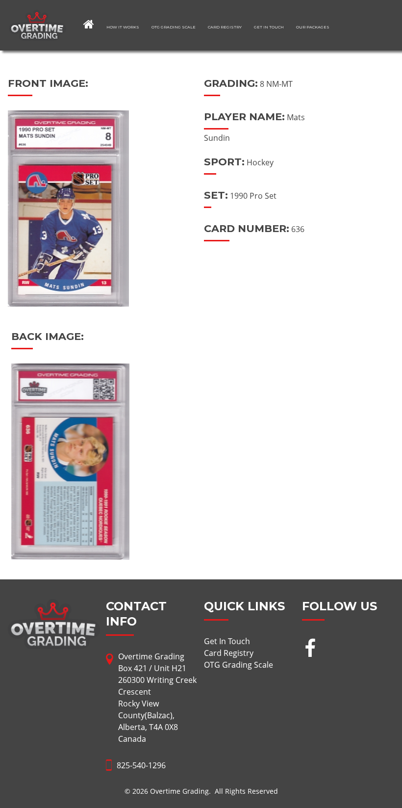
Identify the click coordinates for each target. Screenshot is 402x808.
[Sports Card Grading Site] (37, 15)
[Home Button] (88, 24)
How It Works (122, 27)
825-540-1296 (141, 765)
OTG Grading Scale (173, 27)
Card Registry (225, 27)
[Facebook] (310, 649)
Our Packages (312, 27)
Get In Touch (269, 27)
